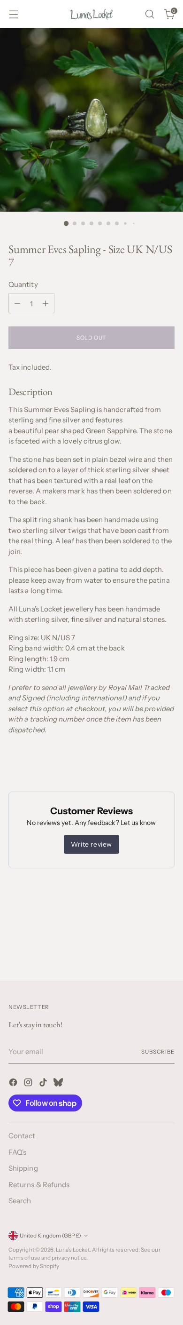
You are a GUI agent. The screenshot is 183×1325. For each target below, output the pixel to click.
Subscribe (158, 1051)
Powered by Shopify (33, 1266)
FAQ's (17, 1152)
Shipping (23, 1168)
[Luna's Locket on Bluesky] (59, 1084)
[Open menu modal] (13, 14)
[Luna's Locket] (91, 14)
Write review (91, 844)
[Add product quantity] (45, 303)
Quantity (23, 284)
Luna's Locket (73, 1249)
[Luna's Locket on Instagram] (29, 1084)
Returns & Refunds (38, 1184)
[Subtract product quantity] (17, 303)
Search (19, 1200)
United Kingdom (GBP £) (50, 1235)
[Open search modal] (149, 14)
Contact (22, 1135)
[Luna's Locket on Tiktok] (44, 1084)
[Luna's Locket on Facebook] (14, 1084)
